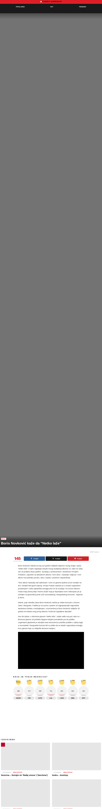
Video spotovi (17, 772)
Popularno (20, 7)
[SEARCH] (95, 11)
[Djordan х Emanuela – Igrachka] (25, 793)
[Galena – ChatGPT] (76, 793)
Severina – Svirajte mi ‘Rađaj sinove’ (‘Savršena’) (24, 775)
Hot (51, 7)
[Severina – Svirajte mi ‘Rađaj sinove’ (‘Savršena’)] (25, 756)
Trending (82, 7)
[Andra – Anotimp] (76, 756)
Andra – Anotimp (60, 775)
